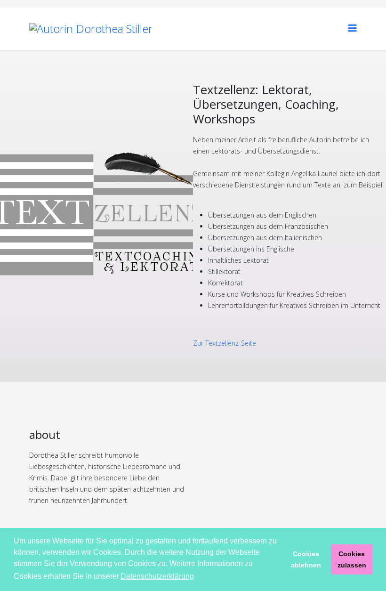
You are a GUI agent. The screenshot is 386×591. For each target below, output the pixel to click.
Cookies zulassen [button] (352, 559)
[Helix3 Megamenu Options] (352, 28)
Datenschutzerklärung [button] (157, 576)
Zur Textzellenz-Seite (224, 343)
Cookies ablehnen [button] (306, 559)
